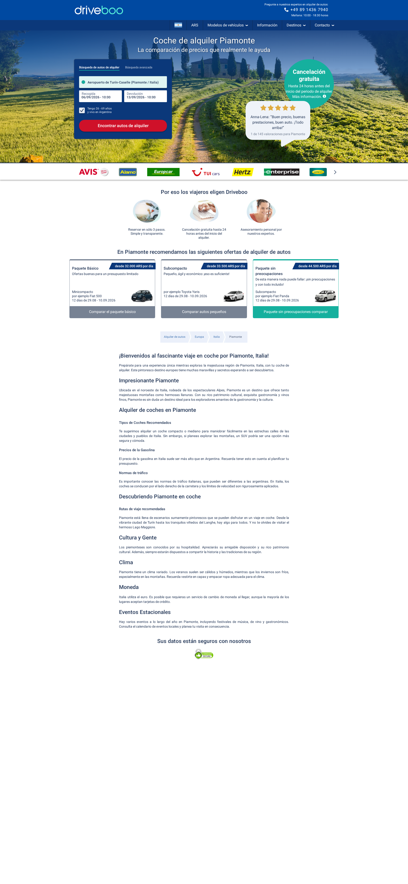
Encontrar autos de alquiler (123, 125)
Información (267, 25)
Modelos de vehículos (226, 25)
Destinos (294, 25)
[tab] (99, 66)
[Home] (99, 10)
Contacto (322, 25)
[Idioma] (178, 25)
